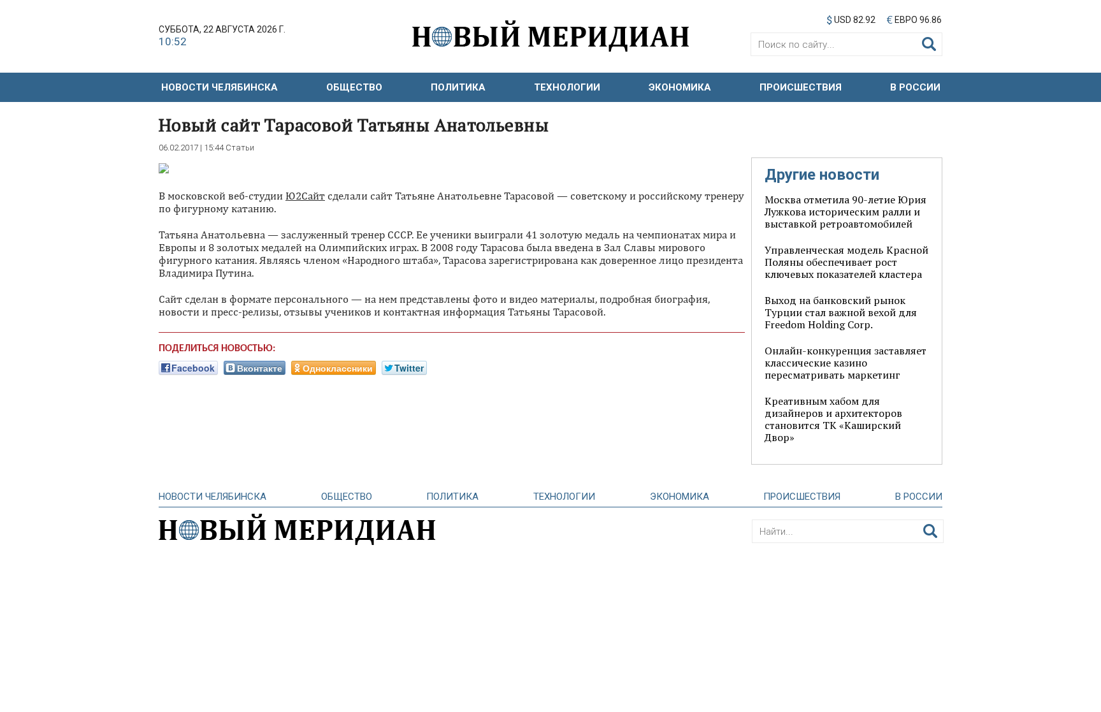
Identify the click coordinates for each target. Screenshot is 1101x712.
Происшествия (800, 87)
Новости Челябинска (219, 87)
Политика (458, 87)
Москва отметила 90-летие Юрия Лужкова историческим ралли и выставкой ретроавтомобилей (845, 212)
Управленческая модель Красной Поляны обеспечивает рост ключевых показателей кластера (846, 262)
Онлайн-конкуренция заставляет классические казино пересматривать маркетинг (845, 363)
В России (915, 87)
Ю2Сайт (305, 195)
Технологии (567, 87)
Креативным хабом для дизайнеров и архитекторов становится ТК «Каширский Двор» (833, 419)
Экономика (680, 87)
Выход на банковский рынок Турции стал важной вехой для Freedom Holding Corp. (841, 312)
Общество (354, 87)
